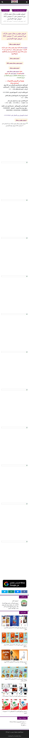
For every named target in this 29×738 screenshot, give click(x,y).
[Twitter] (5, 591)
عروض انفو (21, 21)
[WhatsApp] (11, 591)
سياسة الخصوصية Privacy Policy (17, 721)
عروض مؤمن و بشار (14, 44)
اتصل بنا (23, 725)
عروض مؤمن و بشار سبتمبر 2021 (14, 63)
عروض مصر (5, 10)
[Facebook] (24, 591)
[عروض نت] (14, 1)
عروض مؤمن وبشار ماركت (19, 10)
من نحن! (23, 723)
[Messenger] (18, 591)
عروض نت (24, 47)
